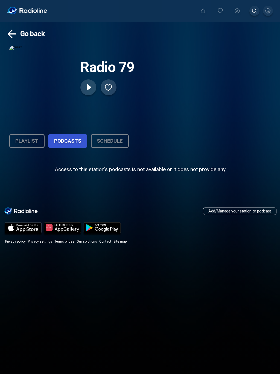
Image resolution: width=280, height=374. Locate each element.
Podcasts (67, 141)
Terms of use (64, 241)
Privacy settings (40, 241)
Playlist (27, 141)
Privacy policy (15, 241)
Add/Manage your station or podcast (239, 211)
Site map (120, 241)
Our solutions (87, 241)
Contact (105, 241)
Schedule (110, 141)
